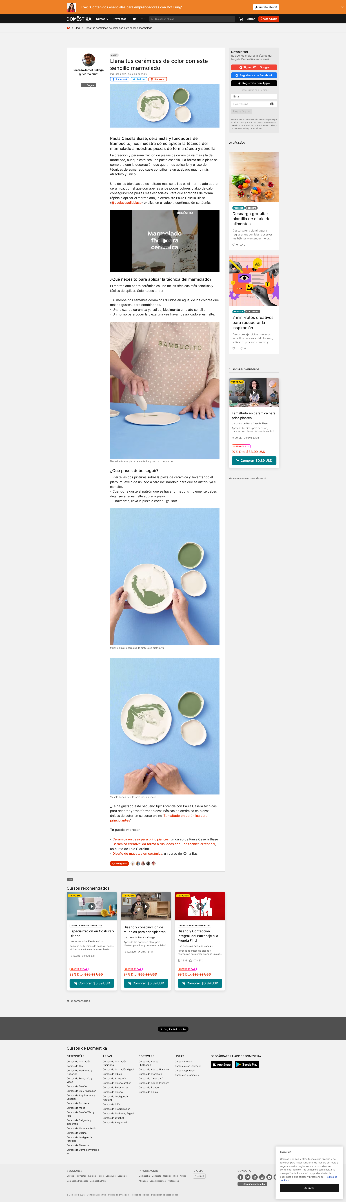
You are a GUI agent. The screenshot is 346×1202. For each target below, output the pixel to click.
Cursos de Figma (148, 1091)
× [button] (342, 7)
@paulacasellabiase (126, 202)
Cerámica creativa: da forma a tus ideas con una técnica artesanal (163, 844)
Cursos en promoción (187, 1075)
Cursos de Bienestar (78, 1145)
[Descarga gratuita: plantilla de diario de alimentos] (254, 177)
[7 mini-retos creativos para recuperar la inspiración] (254, 280)
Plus (133, 19)
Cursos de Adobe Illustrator (154, 1069)
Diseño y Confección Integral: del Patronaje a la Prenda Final (198, 935)
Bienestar (251, 208)
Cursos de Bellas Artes (115, 1087)
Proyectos (119, 19)
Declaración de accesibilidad (164, 1195)
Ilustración (252, 312)
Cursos (70, 1175)
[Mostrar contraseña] (272, 104)
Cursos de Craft (76, 1066)
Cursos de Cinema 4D (151, 1078)
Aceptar (309, 1188)
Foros (101, 1175)
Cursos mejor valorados (188, 1066)
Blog (77, 27)
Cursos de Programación (116, 1108)
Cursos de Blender (149, 1087)
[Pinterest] (255, 1177)
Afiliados (143, 1180)
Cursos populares (185, 1070)
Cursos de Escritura (78, 1103)
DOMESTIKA (79, 18)
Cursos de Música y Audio (81, 1128)
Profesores (173, 1180)
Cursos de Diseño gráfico (117, 1082)
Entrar (251, 19)
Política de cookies (140, 1195)
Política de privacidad (118, 1195)
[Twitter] (247, 1177)
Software (146, 1056)
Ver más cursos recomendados (247, 478)
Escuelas (122, 1175)
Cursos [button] (101, 19)
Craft (114, 55)
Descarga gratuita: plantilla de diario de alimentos (251, 218)
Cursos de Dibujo (112, 1073)
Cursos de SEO (111, 1104)
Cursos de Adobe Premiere (154, 1082)
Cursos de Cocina (76, 1132)
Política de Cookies (266, 125)
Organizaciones (158, 1180)
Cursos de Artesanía (114, 1078)
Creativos (111, 1175)
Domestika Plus (98, 1180)
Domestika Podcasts (77, 1180)
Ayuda (183, 1175)
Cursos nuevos (183, 1061)
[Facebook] (240, 1177)
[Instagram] (262, 1177)
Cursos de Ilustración (78, 1061)
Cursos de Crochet (113, 1117)
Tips (70, 879)
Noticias (167, 1175)
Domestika (144, 1175)
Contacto (156, 1175)
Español (199, 1176)
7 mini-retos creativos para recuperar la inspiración (253, 322)
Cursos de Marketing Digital (118, 1113)
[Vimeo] (269, 1177)
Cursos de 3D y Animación (81, 1090)
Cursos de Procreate (150, 1073)
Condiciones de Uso (266, 122)
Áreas (107, 1056)
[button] (143, 18)
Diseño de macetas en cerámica (137, 853)
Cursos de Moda (76, 1107)
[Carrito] (241, 18)
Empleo (92, 1175)
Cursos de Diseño (77, 1086)
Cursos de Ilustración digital (118, 1069)
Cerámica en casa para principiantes (140, 839)
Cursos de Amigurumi (115, 1122)
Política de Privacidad (243, 125)
